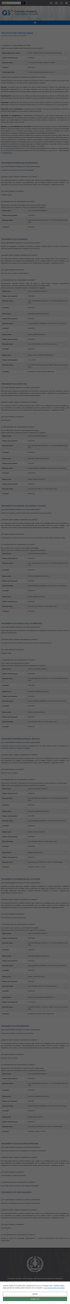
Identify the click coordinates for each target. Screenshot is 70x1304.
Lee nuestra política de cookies (54, 1288)
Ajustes (35, 1294)
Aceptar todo (35, 1299)
